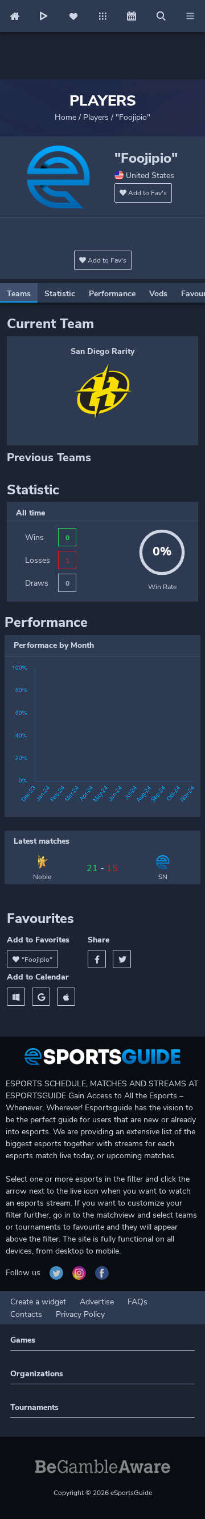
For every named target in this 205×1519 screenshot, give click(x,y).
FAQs (137, 1301)
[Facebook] (97, 959)
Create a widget (38, 1301)
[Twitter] (122, 959)
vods (158, 293)
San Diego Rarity (102, 351)
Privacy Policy (80, 1314)
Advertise (97, 1301)
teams (19, 293)
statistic (59, 293)
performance (112, 293)
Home (65, 117)
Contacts (26, 1314)
